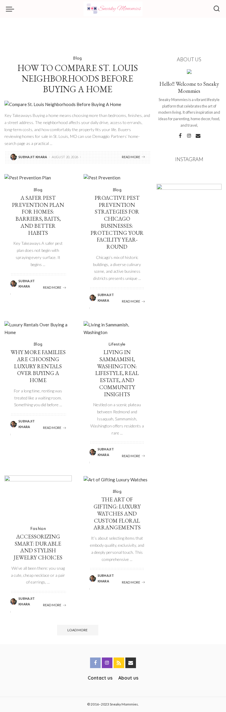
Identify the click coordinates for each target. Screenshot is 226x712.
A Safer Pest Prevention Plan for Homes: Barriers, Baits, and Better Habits (38, 215)
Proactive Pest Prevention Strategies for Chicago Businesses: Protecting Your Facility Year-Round (117, 222)
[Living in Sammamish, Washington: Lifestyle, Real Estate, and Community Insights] (117, 328)
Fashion (38, 528)
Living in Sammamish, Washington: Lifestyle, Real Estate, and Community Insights (117, 373)
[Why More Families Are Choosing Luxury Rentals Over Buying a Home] (38, 328)
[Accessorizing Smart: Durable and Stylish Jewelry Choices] (38, 497)
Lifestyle (117, 344)
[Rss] (119, 663)
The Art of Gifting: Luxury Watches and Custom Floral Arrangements (117, 513)
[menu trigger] (11, 9)
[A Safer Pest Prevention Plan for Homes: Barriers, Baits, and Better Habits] (38, 178)
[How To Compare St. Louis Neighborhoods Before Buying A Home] (77, 104)
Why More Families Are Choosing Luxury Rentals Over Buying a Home (38, 366)
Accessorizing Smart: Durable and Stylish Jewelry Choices (38, 547)
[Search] (216, 9)
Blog (77, 58)
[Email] (198, 136)
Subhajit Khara (33, 157)
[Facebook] (180, 136)
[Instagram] (189, 136)
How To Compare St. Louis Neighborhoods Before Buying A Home (77, 78)
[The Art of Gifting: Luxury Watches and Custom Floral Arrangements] (117, 479)
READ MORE (131, 157)
